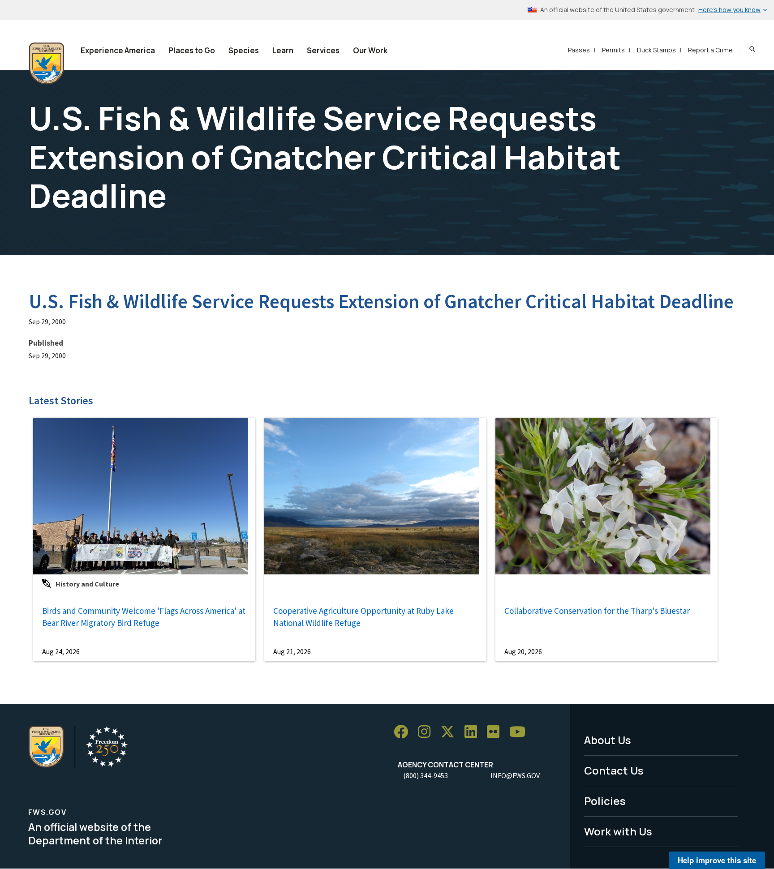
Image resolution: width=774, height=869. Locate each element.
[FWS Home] (46, 63)
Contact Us (614, 770)
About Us (607, 739)
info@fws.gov (515, 775)
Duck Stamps (656, 50)
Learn (282, 50)
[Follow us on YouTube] (520, 732)
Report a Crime (710, 50)
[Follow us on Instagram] (427, 732)
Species (243, 50)
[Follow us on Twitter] (450, 732)
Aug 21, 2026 (292, 651)
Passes (579, 50)
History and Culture (87, 583)
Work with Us (618, 831)
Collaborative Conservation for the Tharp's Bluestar (597, 610)
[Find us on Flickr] (496, 732)
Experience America (118, 50)
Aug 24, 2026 (61, 651)
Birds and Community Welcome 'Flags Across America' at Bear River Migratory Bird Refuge (143, 616)
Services (323, 50)
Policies (605, 800)
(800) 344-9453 (425, 775)
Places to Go (191, 50)
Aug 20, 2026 (523, 651)
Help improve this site (717, 860)
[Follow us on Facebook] (404, 732)
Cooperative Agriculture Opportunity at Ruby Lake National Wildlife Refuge (363, 616)
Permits (613, 50)
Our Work (370, 50)
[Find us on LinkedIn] (473, 732)
